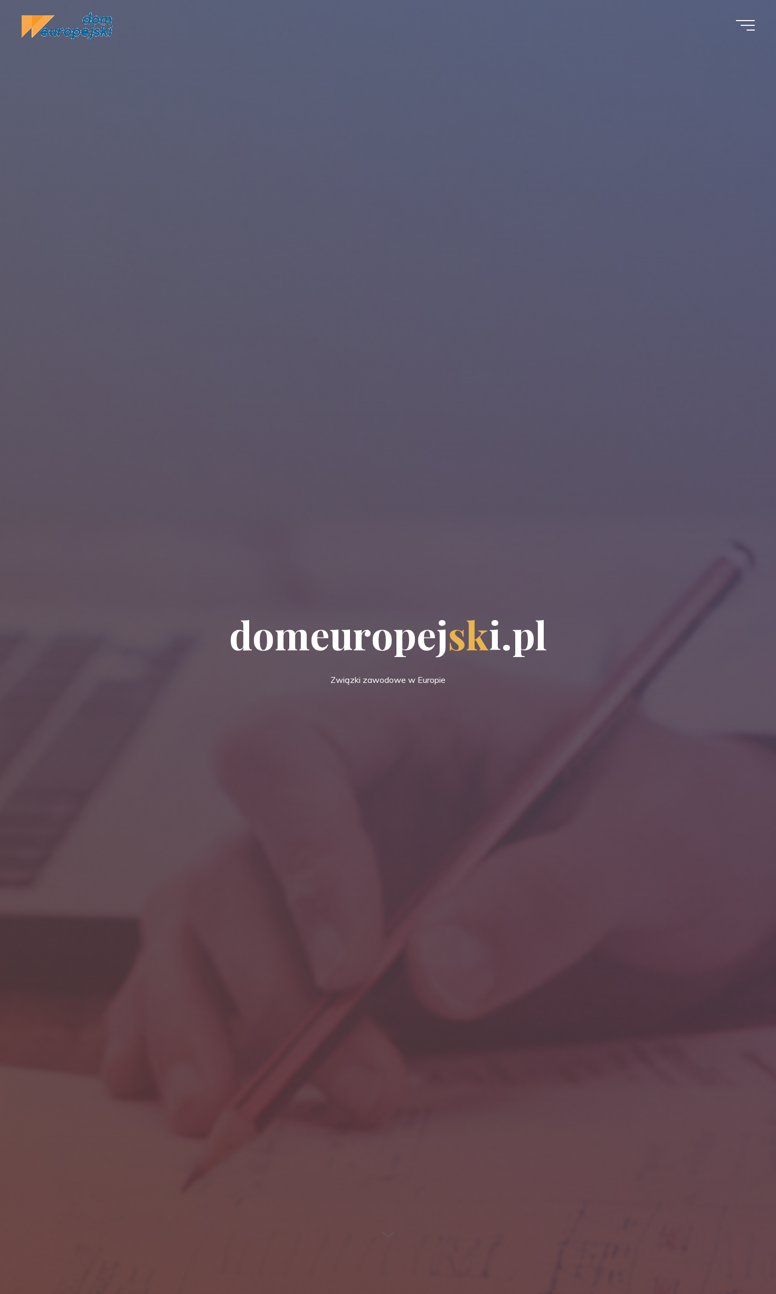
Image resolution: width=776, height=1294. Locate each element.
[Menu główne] (745, 25)
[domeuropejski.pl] (67, 25)
